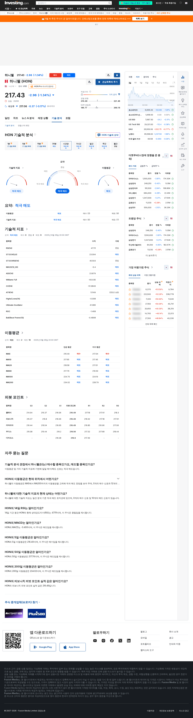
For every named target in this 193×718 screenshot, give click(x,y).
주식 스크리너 (109, 9)
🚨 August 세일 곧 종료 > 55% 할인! (135, 3)
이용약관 (150, 711)
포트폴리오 (146, 644)
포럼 (68, 118)
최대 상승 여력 (134, 275)
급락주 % (155, 166)
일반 (7, 118)
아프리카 (136, 13)
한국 (35, 13)
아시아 (127, 13)
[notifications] (180, 2)
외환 (130, 77)
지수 (138, 77)
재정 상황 (43, 118)
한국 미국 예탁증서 (96, 13)
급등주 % (144, 166)
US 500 (132, 119)
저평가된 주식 (148, 13)
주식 (154, 77)
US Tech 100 (134, 124)
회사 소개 (173, 631)
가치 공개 (113, 94)
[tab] (12, 145)
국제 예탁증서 (80, 13)
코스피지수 (133, 110)
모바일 (144, 637)
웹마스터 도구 (147, 650)
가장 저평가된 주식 (139, 267)
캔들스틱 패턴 (23, 125)
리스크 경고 (184, 711)
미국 (108, 13)
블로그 (144, 631)
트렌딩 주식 (135, 218)
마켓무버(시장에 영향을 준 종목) (144, 157)
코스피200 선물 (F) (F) (138, 115)
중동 (120, 13)
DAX (131, 129)
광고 (171, 637)
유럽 (114, 13)
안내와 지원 (174, 644)
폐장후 (69, 13)
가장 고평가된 (149, 275)
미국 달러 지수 (134, 139)
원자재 (146, 77)
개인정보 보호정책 (166, 711)
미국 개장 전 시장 (57, 13)
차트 (15, 118)
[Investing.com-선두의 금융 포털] (17, 3)
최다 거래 (132, 166)
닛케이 (131, 134)
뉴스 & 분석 (28, 118)
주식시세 (10, 13)
